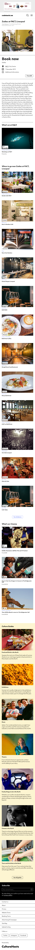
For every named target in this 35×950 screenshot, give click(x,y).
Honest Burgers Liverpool (8, 281)
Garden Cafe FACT (6, 195)
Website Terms (6, 912)
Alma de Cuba (5, 481)
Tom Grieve (5, 24)
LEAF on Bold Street (7, 424)
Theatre (4, 757)
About (4, 905)
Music (3, 722)
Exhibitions (5, 687)
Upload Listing (6, 927)
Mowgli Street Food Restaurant (10, 367)
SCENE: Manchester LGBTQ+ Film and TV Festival (14, 550)
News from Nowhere (7, 253)
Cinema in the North (8, 828)
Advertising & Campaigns (9, 920)
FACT (6, 66)
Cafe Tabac (5, 509)
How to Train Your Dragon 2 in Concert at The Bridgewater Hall (17, 581)
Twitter (5, 935)
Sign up (30, 890)
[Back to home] (7, 15)
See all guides (17, 877)
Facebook (23, 935)
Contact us (5, 902)
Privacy (4, 909)
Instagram (14, 935)
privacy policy (8, 895)
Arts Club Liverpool (7, 452)
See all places (17, 517)
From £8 (29, 76)
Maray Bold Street (6, 395)
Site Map (4, 923)
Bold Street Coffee (6, 338)
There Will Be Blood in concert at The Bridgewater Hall (15, 612)
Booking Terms (6, 916)
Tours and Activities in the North (11, 863)
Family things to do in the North (11, 792)
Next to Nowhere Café (7, 224)
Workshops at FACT (7, 151)
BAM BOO (4, 310)
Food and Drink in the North (10, 652)
